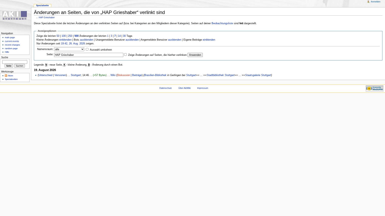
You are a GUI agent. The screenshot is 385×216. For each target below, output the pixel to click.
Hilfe (7, 52)
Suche (4, 57)
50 (58, 36)
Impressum (202, 88)
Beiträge (137, 75)
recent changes (12, 45)
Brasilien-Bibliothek (155, 75)
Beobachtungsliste (222, 23)
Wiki (113, 75)
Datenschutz (165, 88)
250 (70, 36)
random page (11, 48)
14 (119, 36)
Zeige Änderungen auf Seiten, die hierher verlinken (157, 55)
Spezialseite (42, 5)
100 (64, 36)
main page (10, 37)
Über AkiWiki (184, 88)
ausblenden (86, 39)
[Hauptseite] (15, 15)
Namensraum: (45, 49)
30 (124, 36)
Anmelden (375, 1)
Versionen (60, 75)
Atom (10, 75)
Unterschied (45, 75)
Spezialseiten (11, 79)
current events (12, 41)
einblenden (65, 39)
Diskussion (123, 75)
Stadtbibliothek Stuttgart (221, 75)
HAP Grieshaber (47, 17)
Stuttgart (76, 75)
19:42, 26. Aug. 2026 (73, 43)
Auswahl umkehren (101, 49)
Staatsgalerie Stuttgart (258, 75)
